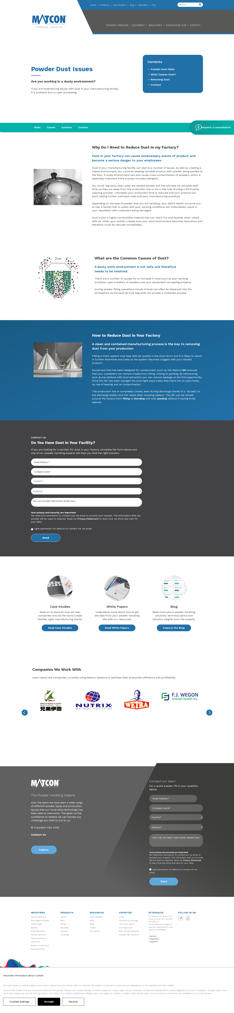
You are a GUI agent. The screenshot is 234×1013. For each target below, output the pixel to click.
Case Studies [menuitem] (119, 5)
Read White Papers (117, 627)
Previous (24, 712)
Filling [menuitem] (63, 924)
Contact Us (38, 834)
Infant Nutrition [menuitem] (38, 931)
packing (162, 398)
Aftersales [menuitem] (143, 5)
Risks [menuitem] (37, 127)
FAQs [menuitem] (92, 920)
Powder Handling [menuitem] (117, 25)
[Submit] (200, 5)
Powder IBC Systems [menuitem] (129, 935)
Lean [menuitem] (121, 917)
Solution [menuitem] (67, 127)
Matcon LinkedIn (181, 918)
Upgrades (154, 939)
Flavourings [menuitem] (36, 924)
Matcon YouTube (188, 918)
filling (126, 398)
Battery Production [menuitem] (40, 945)
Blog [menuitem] (132, 5)
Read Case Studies (60, 627)
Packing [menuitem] (63, 931)
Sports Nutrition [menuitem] (38, 917)
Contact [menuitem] (195, 25)
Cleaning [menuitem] (64, 935)
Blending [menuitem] (64, 928)
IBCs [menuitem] (62, 920)
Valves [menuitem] (63, 917)
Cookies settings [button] (19, 1001)
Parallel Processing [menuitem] (128, 920)
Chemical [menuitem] (35, 942)
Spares (153, 936)
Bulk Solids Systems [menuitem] (129, 931)
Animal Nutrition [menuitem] (38, 935)
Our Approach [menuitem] (125, 928)
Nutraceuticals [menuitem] (38, 949)
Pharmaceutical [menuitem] (38, 938)
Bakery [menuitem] (34, 928)
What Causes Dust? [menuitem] (163, 74)
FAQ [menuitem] (154, 5)
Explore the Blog (174, 627)
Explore (44, 849)
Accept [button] (49, 1001)
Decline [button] (73, 1001)
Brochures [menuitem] (95, 931)
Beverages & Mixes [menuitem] (40, 920)
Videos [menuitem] (93, 928)
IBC (184, 370)
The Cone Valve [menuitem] (126, 924)
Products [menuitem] (104, 5)
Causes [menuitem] (51, 127)
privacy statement (75, 993)
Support (154, 941)
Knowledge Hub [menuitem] (176, 25)
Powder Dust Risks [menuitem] (163, 69)
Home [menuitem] (93, 5)
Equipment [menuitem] (138, 25)
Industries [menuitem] (155, 25)
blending (139, 398)
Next (209, 712)
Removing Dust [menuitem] (160, 79)
